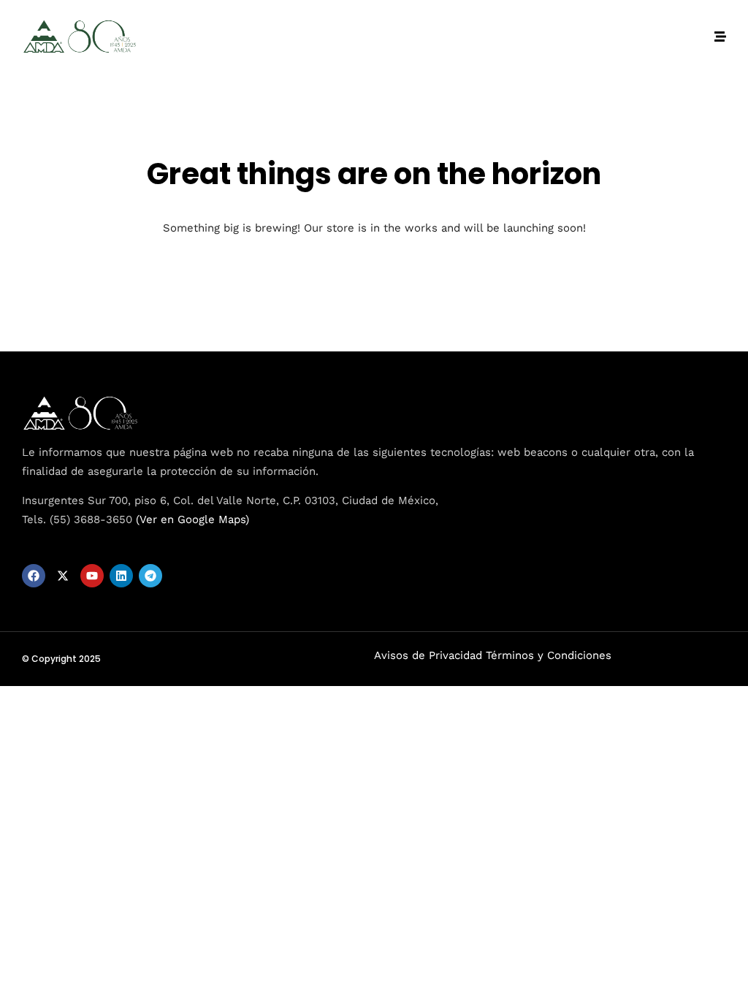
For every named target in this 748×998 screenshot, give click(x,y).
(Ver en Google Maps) (192, 519)
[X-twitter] (63, 575)
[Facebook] (33, 575)
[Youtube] (92, 575)
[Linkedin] (121, 575)
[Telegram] (150, 575)
